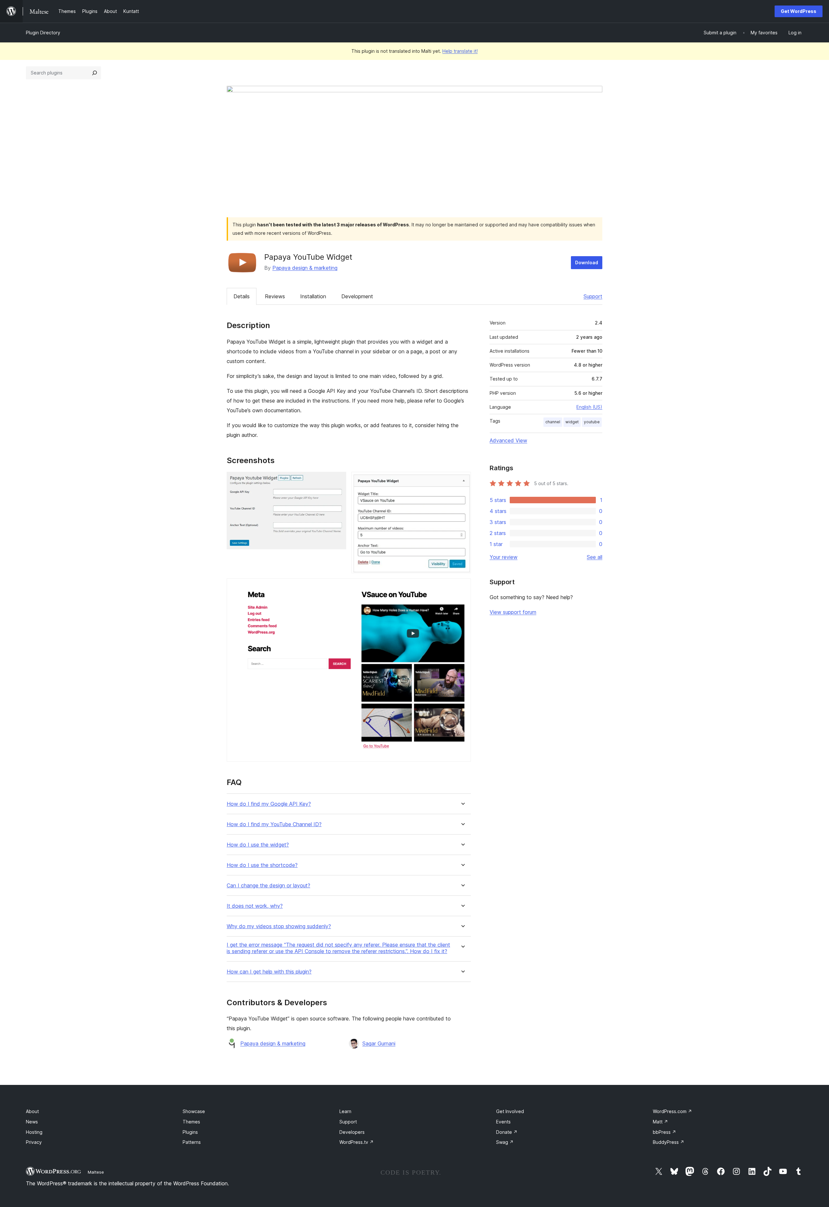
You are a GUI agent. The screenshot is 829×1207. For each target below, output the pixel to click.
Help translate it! (460, 51)
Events (503, 1121)
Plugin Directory (43, 32)
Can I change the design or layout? (268, 885)
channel (552, 421)
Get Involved (510, 1111)
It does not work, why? (255, 906)
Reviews (275, 296)
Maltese (96, 1172)
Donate (506, 1132)
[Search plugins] (94, 72)
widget (572, 421)
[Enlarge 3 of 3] (462, 587)
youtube (592, 421)
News (32, 1121)
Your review (503, 557)
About (32, 1111)
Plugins (190, 1132)
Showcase (194, 1111)
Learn (345, 1111)
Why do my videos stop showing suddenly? (279, 926)
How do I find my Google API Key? (269, 804)
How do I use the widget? (258, 845)
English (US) (589, 407)
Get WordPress (798, 11)
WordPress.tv (356, 1142)
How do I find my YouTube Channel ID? (274, 824)
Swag (505, 1142)
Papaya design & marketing (304, 268)
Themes (191, 1121)
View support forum (513, 612)
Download (586, 262)
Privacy (34, 1142)
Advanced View (508, 440)
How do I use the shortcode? (262, 865)
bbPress (664, 1132)
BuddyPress (668, 1142)
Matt (660, 1121)
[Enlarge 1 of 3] (337, 480)
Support (593, 296)
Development (357, 296)
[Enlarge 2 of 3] (462, 480)
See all (594, 557)
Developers (352, 1132)
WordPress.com (672, 1111)
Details (241, 296)
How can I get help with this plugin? (269, 972)
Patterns (192, 1142)
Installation (313, 296)
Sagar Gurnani (378, 1043)
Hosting (34, 1132)
